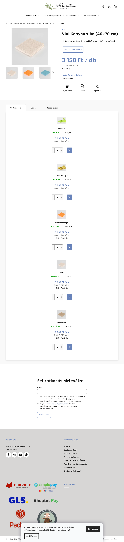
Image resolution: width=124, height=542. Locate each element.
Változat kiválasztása (73, 49)
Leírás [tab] (33, 108)
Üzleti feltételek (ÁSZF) (74, 460)
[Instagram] (14, 455)
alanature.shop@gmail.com (18, 446)
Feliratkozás (44, 415)
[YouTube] (20, 455)
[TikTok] (26, 455)
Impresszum (69, 467)
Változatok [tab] (15, 108)
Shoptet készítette (110, 539)
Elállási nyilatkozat (72, 471)
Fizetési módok (71, 453)
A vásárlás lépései (72, 457)
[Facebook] (8, 455)
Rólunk (67, 446)
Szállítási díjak (70, 450)
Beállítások (31, 536)
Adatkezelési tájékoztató (75, 464)
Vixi (63, 29)
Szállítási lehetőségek (72, 75)
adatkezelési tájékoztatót (56, 404)
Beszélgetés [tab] (52, 108)
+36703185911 (12, 449)
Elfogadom (93, 529)
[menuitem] (32, 16)
